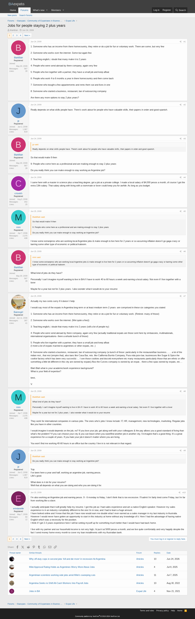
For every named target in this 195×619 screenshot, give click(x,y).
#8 (185, 391)
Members (56, 10)
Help (173, 610)
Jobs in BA (34, 591)
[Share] (181, 41)
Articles (140, 558)
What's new (38, 10)
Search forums (25, 15)
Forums (24, 10)
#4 (185, 177)
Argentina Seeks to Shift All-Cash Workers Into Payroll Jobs (58, 583)
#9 (185, 450)
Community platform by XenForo (97, 616)
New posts (12, 15)
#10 (184, 492)
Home (13, 10)
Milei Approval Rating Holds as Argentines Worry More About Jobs (62, 567)
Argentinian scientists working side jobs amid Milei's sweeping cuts (62, 575)
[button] (47, 10)
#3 (185, 138)
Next (26, 35)
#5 (185, 211)
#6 (185, 251)
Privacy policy (162, 610)
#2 (185, 105)
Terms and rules (147, 610)
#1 (185, 41)
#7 (185, 296)
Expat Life (141, 591)
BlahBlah (14, 30)
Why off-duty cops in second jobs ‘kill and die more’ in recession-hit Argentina (67, 558)
